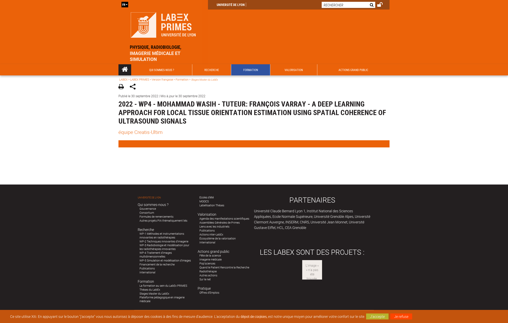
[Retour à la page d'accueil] (163, 24)
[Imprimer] (122, 87)
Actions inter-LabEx (211, 234)
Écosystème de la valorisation (217, 238)
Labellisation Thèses (211, 205)
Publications (147, 268)
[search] (348, 5)
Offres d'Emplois (209, 292)
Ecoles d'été (206, 197)
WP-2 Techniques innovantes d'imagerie (164, 241)
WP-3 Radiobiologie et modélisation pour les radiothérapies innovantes (164, 247)
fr (123, 5)
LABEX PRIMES (139, 79)
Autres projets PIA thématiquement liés (163, 220)
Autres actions (208, 275)
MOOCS (204, 201)
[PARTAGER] (134, 87)
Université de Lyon (231, 5)
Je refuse (401, 316)
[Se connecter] (382, 5)
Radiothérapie (208, 271)
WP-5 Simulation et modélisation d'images (165, 260)
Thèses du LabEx (150, 289)
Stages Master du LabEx (154, 293)
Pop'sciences (207, 263)
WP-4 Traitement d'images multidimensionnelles (156, 254)
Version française (162, 79)
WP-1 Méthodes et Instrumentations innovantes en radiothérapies (162, 235)
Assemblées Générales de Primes (219, 222)
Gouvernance (148, 209)
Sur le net (205, 279)
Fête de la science (210, 255)
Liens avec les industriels (214, 226)
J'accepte (377, 316)
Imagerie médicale (210, 259)
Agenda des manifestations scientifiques (224, 218)
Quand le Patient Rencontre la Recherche (224, 267)
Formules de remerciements (156, 216)
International (147, 272)
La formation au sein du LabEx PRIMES (163, 285)
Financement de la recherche (157, 264)
